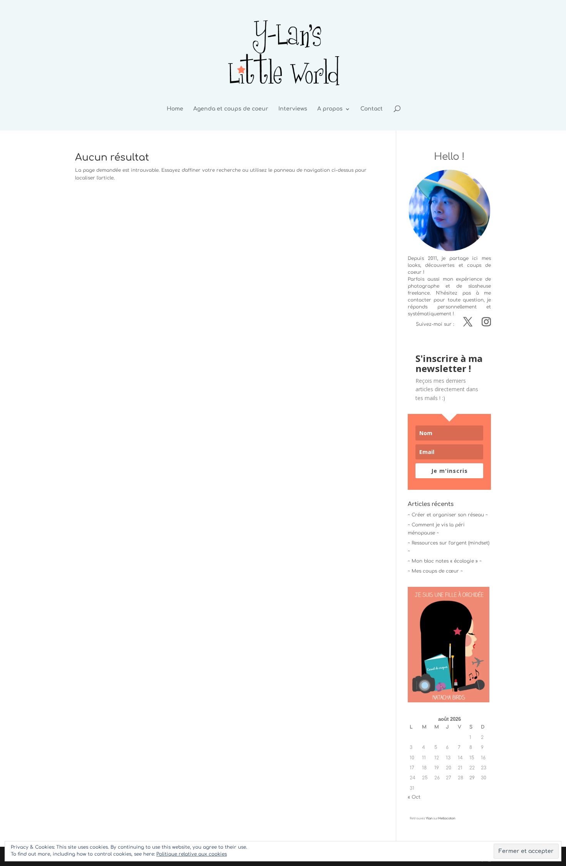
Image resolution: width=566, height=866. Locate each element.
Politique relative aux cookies (191, 854)
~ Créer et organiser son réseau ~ (448, 515)
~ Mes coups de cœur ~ (435, 571)
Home (175, 109)
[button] (448, 644)
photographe (423, 286)
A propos (330, 109)
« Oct (414, 797)
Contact (371, 109)
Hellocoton (446, 818)
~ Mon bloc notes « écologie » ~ (445, 561)
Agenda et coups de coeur (230, 109)
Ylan (429, 818)
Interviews (292, 109)
